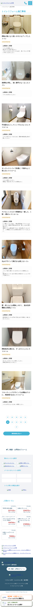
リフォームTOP (9, 580)
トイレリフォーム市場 (23, 583)
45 (21, 422)
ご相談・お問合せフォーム (17, 449)
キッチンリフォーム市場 (11, 583)
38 (12, 417)
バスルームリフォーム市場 (17, 585)
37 (7, 417)
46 (25, 422)
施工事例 (26, 580)
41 (25, 417)
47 (16, 427)
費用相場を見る (16, 433)
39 (16, 417)
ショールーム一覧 (18, 580)
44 (16, 422)
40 (21, 417)
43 (12, 422)
